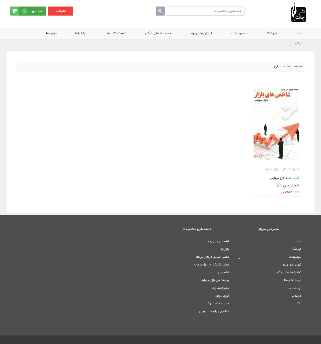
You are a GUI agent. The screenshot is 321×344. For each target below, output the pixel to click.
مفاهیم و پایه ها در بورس (213, 311)
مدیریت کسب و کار (217, 303)
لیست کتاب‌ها (116, 33)
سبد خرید (33, 11)
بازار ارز (225, 249)
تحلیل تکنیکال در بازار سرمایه (211, 264)
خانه (298, 33)
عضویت (60, 11)
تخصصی (223, 272)
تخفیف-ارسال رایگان (159, 33)
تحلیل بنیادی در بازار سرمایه (212, 256)
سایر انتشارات (220, 288)
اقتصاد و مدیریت (218, 241)
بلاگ (298, 44)
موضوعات (240, 33)
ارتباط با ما (82, 33)
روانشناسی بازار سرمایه (215, 280)
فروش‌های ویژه (201, 33)
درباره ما (51, 33)
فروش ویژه (222, 295)
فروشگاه (271, 33)
